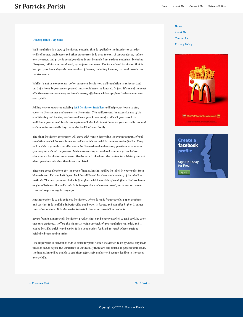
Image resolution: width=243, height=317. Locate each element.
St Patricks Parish (40, 6)
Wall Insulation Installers (89, 107)
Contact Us (196, 6)
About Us (178, 6)
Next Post (143, 283)
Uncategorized (41, 39)
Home (164, 6)
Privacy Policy (217, 6)
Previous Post (38, 283)
